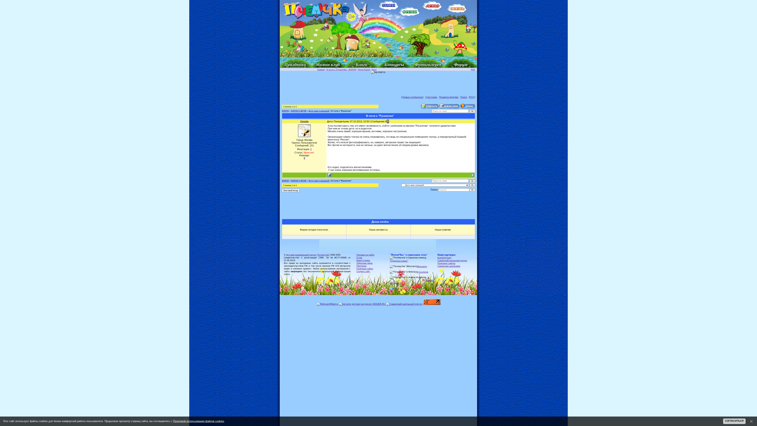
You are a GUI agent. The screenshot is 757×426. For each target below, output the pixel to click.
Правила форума (448, 97)
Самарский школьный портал (452, 260)
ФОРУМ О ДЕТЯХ (298, 111)
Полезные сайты (364, 268)
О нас (359, 257)
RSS (473, 69)
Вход (374, 69)
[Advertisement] (378, 83)
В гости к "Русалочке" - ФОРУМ (341, 69)
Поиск (463, 97)
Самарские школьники (448, 266)
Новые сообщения (413, 97)
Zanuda (304, 121)
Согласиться (734, 420)
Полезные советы (446, 263)
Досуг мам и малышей (319, 111)
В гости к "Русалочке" (341, 111)
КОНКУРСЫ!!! (444, 258)
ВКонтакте (422, 266)
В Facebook (422, 272)
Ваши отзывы (363, 260)
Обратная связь (364, 263)
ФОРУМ (285, 111)
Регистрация (364, 69)
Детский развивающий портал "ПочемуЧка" (308, 255)
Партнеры (361, 266)
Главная (321, 69)
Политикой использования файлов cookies (198, 421)
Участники (431, 97)
